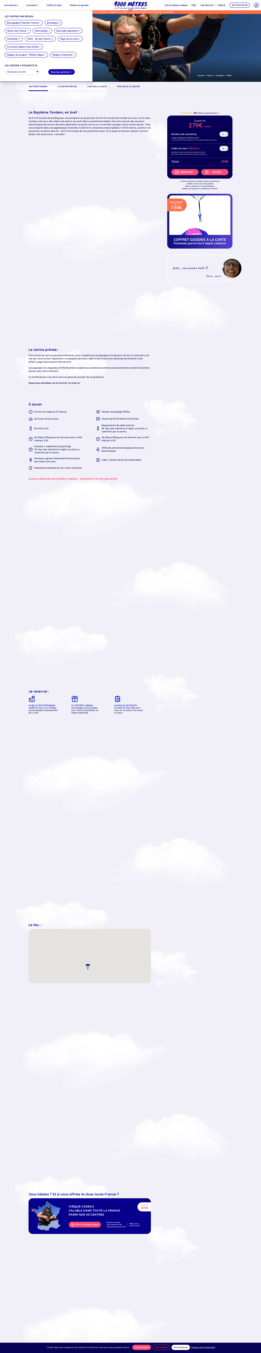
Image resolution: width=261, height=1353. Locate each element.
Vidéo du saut (179, 148)
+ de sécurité (207, 5)
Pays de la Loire (70, 38)
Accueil (201, 75)
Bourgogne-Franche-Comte (23, 22)
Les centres (11, 5)
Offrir (216, 172)
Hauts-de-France (17, 30)
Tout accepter (141, 1347)
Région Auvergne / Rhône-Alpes (26, 54)
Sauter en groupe (79, 5)
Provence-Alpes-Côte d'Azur (24, 46)
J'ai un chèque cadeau (175, 5)
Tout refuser (161, 1347)
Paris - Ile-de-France (40, 38)
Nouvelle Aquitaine (68, 30)
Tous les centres (61, 72)
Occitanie (14, 38)
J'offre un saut (54, 5)
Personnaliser (181, 1347)
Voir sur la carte (97, 86)
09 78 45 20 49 (239, 5)
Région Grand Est (63, 54)
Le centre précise (67, 86)
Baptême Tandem (38, 86)
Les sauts (32, 5)
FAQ (194, 5)
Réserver (187, 172)
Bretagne (53, 22)
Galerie (221, 5)
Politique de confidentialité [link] (203, 1347)
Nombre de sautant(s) (184, 134)
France (209, 75)
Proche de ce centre (128, 86)
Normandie (42, 30)
